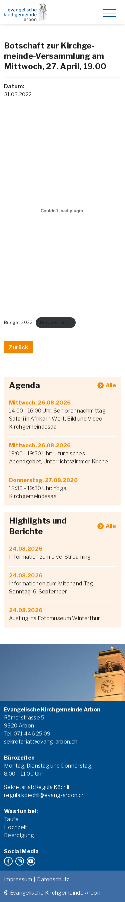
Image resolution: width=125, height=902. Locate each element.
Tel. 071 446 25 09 (27, 733)
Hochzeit (15, 827)
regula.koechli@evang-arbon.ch (44, 795)
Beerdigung (19, 835)
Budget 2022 (18, 322)
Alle (111, 385)
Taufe (11, 819)
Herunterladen (55, 322)
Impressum (18, 879)
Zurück (18, 347)
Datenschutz (53, 879)
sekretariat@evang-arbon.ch (40, 742)
